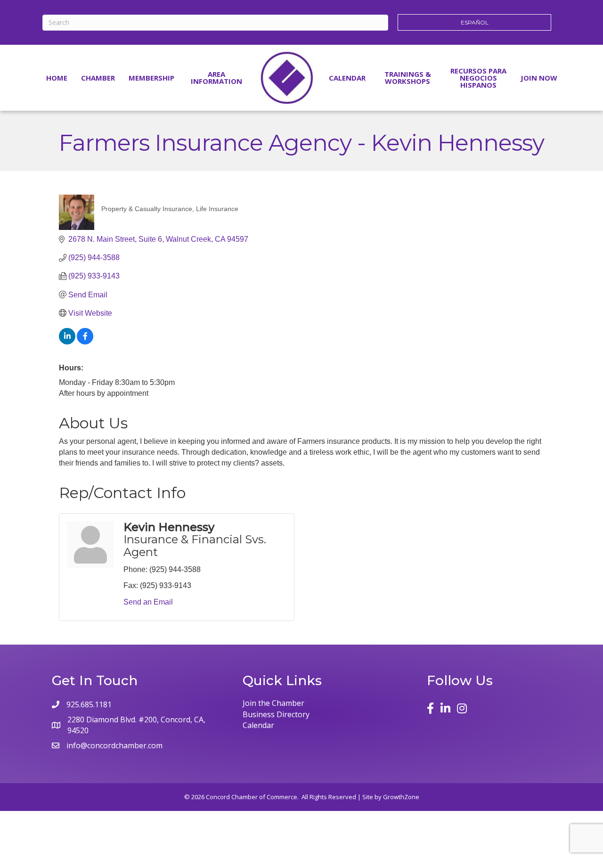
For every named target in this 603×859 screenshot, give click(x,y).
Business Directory (276, 714)
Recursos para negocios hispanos (478, 78)
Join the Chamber (273, 703)
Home (56, 77)
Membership (151, 77)
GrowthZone (401, 797)
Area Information (216, 77)
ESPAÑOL (475, 22)
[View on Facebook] (85, 342)
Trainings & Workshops (407, 77)
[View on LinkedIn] (67, 342)
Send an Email (148, 602)
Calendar (347, 77)
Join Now (539, 77)
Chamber (98, 77)
